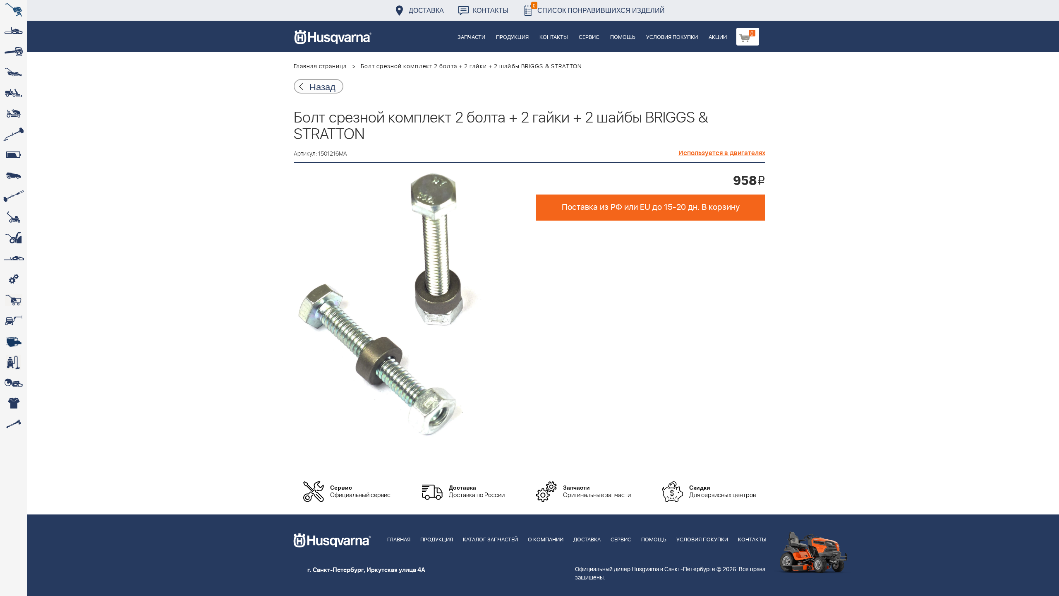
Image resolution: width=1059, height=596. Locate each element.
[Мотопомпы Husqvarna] (13, 341)
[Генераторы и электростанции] (13, 300)
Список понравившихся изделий (599, 8)
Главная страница (320, 66)
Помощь (622, 37)
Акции (718, 37)
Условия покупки (672, 37)
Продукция (512, 37)
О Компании (545, 540)
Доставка (426, 10)
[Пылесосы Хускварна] (13, 362)
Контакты (490, 10)
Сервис (589, 37)
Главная (398, 540)
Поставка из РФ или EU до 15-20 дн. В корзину (651, 207)
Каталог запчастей (490, 540)
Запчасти (471, 37)
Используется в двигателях (721, 153)
